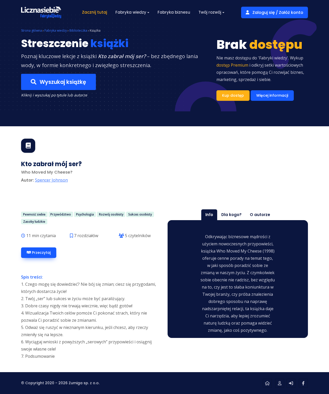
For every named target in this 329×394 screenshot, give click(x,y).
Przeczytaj (41, 252)
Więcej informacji (272, 95)
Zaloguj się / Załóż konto (277, 12)
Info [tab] (209, 214)
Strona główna (31, 30)
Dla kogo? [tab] (231, 214)
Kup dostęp (233, 95)
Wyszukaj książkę (62, 82)
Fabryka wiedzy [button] (130, 12)
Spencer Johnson (51, 180)
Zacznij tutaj (94, 12)
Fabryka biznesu (174, 12)
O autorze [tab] (260, 214)
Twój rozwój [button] (209, 12)
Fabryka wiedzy (55, 30)
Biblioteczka (78, 30)
